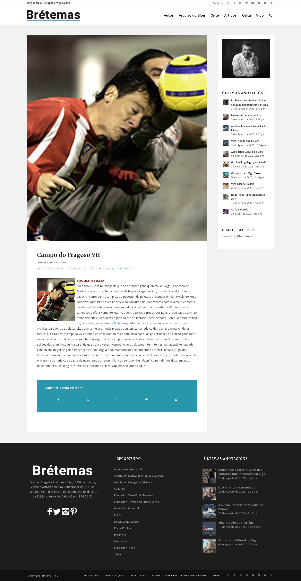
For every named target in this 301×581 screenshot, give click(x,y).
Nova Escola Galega (126, 521)
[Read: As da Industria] (225, 211)
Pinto (117, 323)
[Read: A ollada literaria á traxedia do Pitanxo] (225, 128)
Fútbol (124, 268)
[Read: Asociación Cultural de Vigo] (225, 153)
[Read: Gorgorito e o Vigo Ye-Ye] (225, 175)
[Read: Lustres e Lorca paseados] (225, 117)
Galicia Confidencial (126, 508)
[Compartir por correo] (175, 399)
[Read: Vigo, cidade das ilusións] (225, 143)
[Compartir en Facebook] (58, 399)
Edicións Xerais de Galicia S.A (56, 496)
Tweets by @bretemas (237, 236)
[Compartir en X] (87, 399)
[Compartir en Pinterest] (146, 399)
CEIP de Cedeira (51, 492)
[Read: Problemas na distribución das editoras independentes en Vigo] (225, 102)
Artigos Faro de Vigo (51, 268)
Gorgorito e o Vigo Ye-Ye (246, 173)
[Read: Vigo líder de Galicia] (225, 186)
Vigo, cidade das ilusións (245, 140)
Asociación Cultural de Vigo (247, 151)
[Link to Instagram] (240, 3)
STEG (117, 554)
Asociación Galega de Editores (133, 482)
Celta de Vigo (105, 268)
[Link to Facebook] (234, 3)
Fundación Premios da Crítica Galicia (136, 502)
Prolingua (120, 535)
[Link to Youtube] (253, 3)
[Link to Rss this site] (271, 3)
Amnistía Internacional (128, 469)
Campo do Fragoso (81, 268)
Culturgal (119, 489)
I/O (56, 575)
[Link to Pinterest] (247, 3)
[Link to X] (228, 3)
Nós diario (120, 541)
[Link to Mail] (265, 3)
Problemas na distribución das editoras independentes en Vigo (241, 472)
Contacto (218, 3)
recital (119, 291)
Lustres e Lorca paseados (246, 115)
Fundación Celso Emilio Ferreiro (133, 495)
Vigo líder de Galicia (242, 183)
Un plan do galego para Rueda (248, 162)
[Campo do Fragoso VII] (117, 138)
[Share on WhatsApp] (117, 399)
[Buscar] (270, 15)
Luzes (118, 515)
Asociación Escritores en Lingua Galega (138, 475)
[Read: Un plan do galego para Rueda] (225, 164)
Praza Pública (122, 528)
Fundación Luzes (124, 548)
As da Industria (239, 209)
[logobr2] (53, 15)
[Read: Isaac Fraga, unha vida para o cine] (225, 196)
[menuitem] (217, 3)
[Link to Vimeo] (259, 3)
